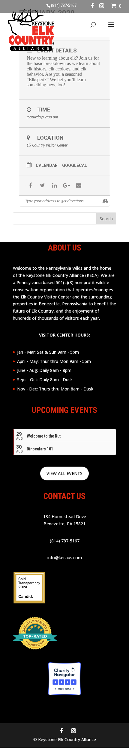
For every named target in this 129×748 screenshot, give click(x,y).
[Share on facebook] (30, 185)
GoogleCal (74, 165)
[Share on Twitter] (42, 185)
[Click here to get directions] (105, 201)
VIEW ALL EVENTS (64, 473)
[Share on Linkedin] (54, 185)
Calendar (47, 165)
